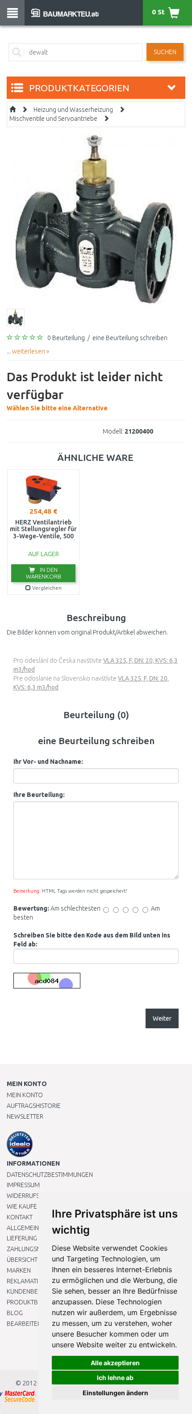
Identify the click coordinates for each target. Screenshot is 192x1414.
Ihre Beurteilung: (39, 794)
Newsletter (25, 1116)
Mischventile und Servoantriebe (53, 118)
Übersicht (22, 1259)
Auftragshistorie (34, 1105)
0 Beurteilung (66, 337)
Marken (19, 1270)
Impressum (23, 1184)
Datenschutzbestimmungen (50, 1174)
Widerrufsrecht (32, 1195)
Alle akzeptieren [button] (115, 1363)
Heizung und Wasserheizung (73, 109)
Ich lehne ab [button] (115, 1377)
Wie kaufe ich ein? (33, 1206)
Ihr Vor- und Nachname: (48, 761)
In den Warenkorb (43, 572)
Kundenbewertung (36, 1291)
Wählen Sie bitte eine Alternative (85, 391)
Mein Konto (25, 1095)
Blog (15, 1312)
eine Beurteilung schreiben (129, 337)
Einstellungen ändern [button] (115, 1393)
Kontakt (20, 1217)
